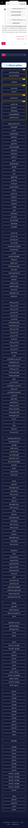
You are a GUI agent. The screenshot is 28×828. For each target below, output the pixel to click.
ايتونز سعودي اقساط (14, 322)
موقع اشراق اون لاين (14, 114)
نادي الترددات (14, 184)
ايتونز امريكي (14, 319)
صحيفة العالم (14, 296)
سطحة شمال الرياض (14, 564)
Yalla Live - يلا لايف (14, 672)
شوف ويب (14, 140)
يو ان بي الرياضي (14, 283)
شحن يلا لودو (14, 389)
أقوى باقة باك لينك (14, 455)
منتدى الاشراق (14, 263)
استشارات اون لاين (14, 187)
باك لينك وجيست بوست (14, 273)
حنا (14, 422)
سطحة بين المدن (14, 557)
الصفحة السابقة (20, 36)
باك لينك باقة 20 (14, 448)
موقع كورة (14, 741)
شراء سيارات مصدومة (14, 594)
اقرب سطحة (14, 574)
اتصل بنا (8, 824)
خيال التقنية (14, 137)
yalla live (14, 636)
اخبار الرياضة (14, 260)
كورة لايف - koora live (14, 773)
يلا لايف (14, 616)
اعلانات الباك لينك (14, 250)
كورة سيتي (14, 606)
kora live (14, 695)
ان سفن (14, 130)
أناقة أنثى (14, 167)
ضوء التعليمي (14, 104)
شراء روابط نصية (14, 240)
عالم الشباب (14, 82)
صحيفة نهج (14, 157)
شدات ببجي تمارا (14, 306)
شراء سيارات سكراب (14, 580)
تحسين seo (14, 92)
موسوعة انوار (14, 223)
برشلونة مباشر (14, 491)
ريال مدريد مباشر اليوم (14, 622)
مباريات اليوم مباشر (14, 488)
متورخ (14, 170)
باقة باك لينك (14, 88)
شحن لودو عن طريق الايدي (14, 392)
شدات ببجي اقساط (14, 302)
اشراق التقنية (14, 127)
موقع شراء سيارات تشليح (14, 587)
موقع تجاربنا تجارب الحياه (14, 462)
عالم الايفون (14, 150)
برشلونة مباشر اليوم (14, 626)
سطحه (14, 554)
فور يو (14, 379)
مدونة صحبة (14, 217)
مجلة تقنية (14, 280)
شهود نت (14, 207)
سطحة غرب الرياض (14, 567)
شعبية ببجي (14, 395)
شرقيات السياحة (14, 220)
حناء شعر (14, 419)
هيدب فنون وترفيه (14, 293)
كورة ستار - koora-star (14, 645)
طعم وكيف (14, 204)
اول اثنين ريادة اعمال (14, 72)
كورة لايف (14, 698)
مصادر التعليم (14, 276)
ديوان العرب (14, 465)
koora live (14, 659)
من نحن (21, 822)
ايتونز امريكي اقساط (14, 372)
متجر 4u (14, 356)
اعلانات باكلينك (14, 475)
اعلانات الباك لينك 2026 (14, 266)
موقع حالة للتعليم (14, 286)
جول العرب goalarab (14, 610)
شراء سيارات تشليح (14, 584)
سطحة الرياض (14, 550)
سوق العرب (14, 445)
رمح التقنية (14, 197)
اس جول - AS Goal (14, 685)
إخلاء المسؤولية (15, 822)
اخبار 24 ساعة (14, 290)
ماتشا (14, 425)
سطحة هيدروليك (14, 560)
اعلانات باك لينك (14, 471)
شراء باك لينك (14, 233)
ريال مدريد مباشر (14, 494)
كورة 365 (14, 603)
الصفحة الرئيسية (20, 39)
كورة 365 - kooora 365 (14, 682)
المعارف (14, 190)
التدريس (14, 253)
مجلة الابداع (14, 180)
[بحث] (2, 2)
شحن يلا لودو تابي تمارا (14, 366)
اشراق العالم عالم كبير (14, 256)
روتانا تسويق (14, 177)
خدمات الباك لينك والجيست (14, 438)
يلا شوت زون (14, 803)
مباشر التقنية (14, 214)
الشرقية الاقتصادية (14, 147)
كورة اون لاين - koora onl (14, 675)
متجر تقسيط (14, 339)
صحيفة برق (14, 107)
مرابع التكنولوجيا (14, 134)
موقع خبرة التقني (14, 164)
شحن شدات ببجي (14, 382)
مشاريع (14, 468)
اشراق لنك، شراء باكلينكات (14, 246)
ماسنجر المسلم (14, 98)
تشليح (14, 577)
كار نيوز (14, 160)
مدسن (14, 174)
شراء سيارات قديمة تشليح (14, 597)
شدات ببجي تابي (14, 312)
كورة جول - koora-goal (14, 649)
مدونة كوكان (14, 154)
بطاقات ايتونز (14, 399)
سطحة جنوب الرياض (14, 570)
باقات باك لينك (14, 243)
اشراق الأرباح (14, 227)
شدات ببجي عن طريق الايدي (14, 359)
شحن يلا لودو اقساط (14, 326)
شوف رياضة (14, 270)
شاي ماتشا (14, 429)
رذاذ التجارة (14, 200)
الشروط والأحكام (6, 822)
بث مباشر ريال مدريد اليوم (14, 613)
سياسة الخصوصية (15, 824)
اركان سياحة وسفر (14, 117)
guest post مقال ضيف (14, 442)
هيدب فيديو (14, 194)
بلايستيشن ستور (14, 402)
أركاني (14, 210)
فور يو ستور (14, 352)
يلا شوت (14, 481)
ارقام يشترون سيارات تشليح (14, 590)
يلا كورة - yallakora (14, 679)
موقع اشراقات (14, 111)
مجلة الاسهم (14, 144)
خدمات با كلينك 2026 (14, 458)
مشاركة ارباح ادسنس (14, 76)
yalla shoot (14, 484)
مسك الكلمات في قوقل (14, 124)
